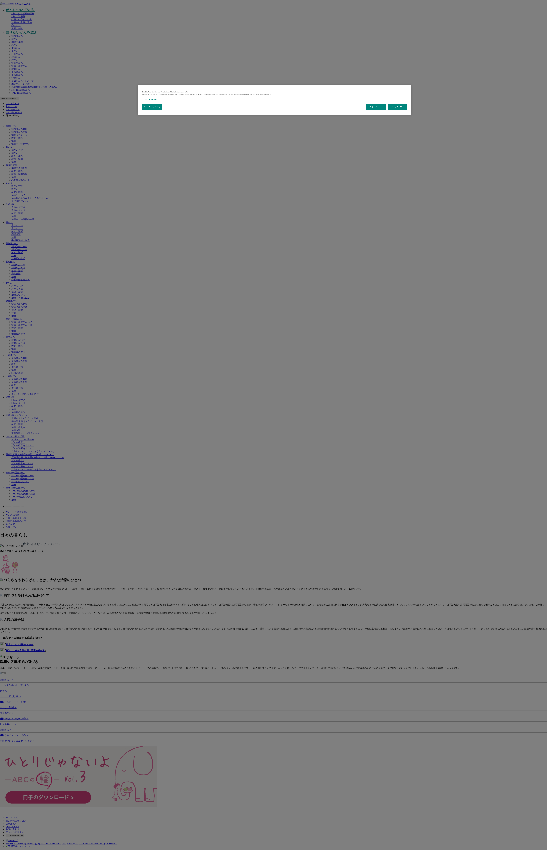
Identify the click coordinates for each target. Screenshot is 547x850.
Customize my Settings (152, 107)
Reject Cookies (376, 107)
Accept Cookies (397, 107)
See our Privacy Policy (150, 99)
